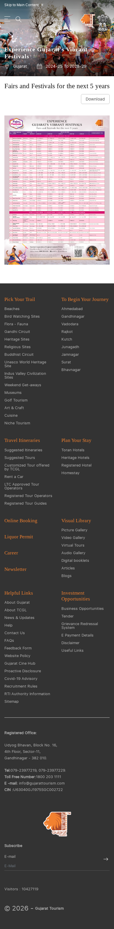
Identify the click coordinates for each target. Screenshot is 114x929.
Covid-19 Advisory (20, 678)
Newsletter (15, 569)
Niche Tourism (17, 423)
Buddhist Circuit (19, 354)
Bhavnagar (71, 369)
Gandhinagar (72, 316)
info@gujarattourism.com (42, 783)
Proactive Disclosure (22, 670)
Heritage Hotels (75, 457)
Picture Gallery (74, 529)
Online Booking (20, 520)
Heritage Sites (17, 339)
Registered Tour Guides (25, 503)
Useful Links (72, 650)
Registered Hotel (76, 465)
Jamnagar (70, 354)
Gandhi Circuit (17, 331)
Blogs (66, 575)
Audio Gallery (73, 552)
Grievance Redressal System (79, 625)
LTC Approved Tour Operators (21, 486)
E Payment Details (77, 635)
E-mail (9, 856)
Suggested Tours (19, 457)
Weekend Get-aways (22, 384)
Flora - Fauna (16, 323)
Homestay (70, 472)
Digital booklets (75, 560)
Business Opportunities (82, 608)
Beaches (12, 308)
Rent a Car (13, 476)
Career (11, 553)
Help (8, 625)
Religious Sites (17, 346)
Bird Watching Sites (22, 316)
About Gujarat (17, 602)
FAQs (9, 640)
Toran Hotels (72, 449)
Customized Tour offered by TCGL (26, 467)
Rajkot (67, 331)
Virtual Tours (72, 545)
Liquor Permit (18, 537)
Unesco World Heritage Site (25, 363)
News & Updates (19, 617)
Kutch (66, 339)
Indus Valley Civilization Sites (25, 375)
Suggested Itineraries (23, 449)
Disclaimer (70, 642)
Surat (66, 362)
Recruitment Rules (20, 686)
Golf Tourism (15, 400)
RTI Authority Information (27, 693)
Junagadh (70, 346)
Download (95, 99)
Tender (67, 616)
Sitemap (11, 701)
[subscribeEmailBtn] (106, 859)
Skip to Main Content (24, 4)
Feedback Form (18, 648)
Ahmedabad (72, 308)
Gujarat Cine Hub (19, 663)
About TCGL (15, 609)
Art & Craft (14, 407)
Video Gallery (73, 537)
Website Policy (17, 655)
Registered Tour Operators (28, 495)
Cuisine (11, 415)
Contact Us (14, 632)
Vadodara (69, 323)
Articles (68, 568)
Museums (13, 392)
